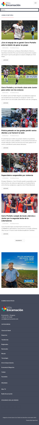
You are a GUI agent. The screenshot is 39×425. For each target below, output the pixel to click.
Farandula (4, 376)
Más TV (3, 389)
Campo (3, 372)
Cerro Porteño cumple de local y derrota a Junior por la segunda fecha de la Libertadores (18, 218)
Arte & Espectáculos (7, 363)
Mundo (3, 353)
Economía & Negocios (7, 367)
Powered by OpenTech (32, 420)
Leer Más (5, 60)
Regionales (4, 344)
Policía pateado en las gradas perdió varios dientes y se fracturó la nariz (18, 131)
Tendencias (4, 339)
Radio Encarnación (6, 394)
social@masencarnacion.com (9, 319)
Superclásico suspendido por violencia (17, 175)
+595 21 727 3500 (6, 317)
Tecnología (4, 358)
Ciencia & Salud (6, 330)
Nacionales (4, 349)
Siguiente (19, 240)
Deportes (4, 335)
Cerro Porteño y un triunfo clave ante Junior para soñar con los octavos (19, 88)
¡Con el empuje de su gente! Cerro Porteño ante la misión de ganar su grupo (18, 43)
